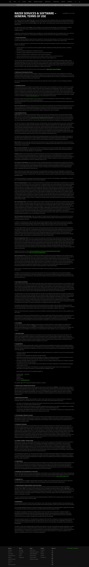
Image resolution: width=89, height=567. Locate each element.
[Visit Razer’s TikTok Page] (52, 560)
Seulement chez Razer (11, 559)
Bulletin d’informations (12, 564)
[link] (10, 1)
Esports (20, 555)
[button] (79, 1)
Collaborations (21, 557)
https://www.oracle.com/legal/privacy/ (37, 252)
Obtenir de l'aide (32, 550)
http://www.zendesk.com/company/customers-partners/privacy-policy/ (45, 251)
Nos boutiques (10, 553)
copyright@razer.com (25, 380)
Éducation (10, 557)
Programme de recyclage (34, 559)
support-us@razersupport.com (32, 95)
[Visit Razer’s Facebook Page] (52, 550)
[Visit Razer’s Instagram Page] (52, 552)
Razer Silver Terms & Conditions (54, 69)
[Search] (75, 1)
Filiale (9, 562)
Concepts (20, 553)
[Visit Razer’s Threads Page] (52, 554)
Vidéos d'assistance (33, 557)
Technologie (21, 550)
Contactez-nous (43, 557)
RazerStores (10, 550)
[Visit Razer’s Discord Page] (52, 564)
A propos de (43, 550)
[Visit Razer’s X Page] (52, 556)
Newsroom (42, 553)
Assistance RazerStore (33, 553)
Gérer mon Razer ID (33, 555)
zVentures (42, 555)
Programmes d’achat (11, 555)
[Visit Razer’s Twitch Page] (52, 562)
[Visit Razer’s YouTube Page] (52, 558)
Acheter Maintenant (68, 5)
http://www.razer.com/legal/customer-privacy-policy (42, 117)
